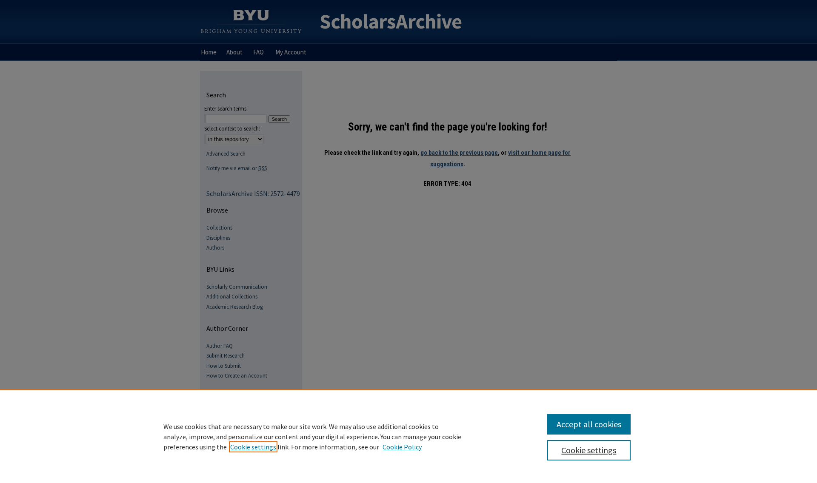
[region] (408, 436)
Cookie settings (253, 447)
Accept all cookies (589, 424)
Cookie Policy (402, 447)
